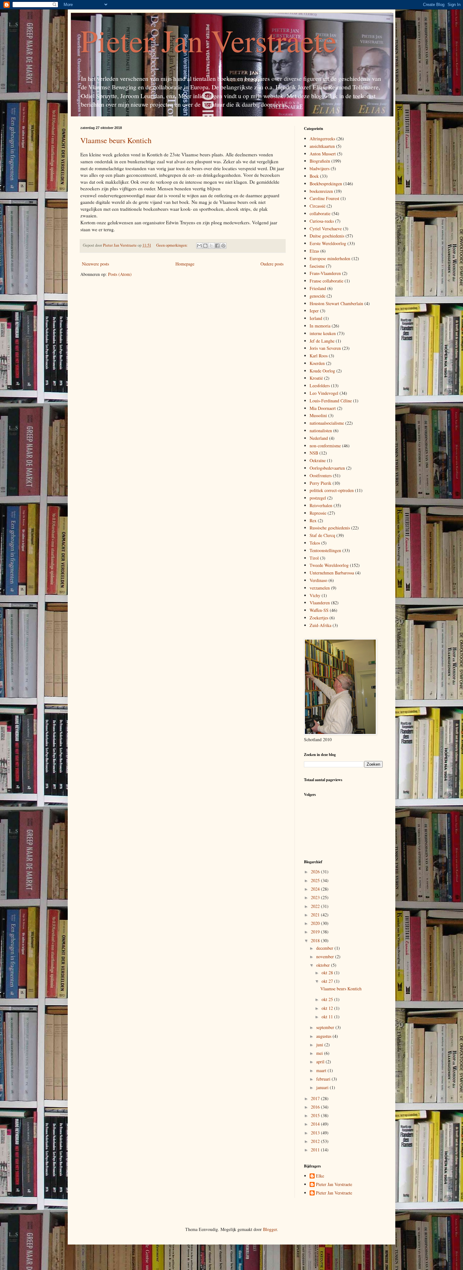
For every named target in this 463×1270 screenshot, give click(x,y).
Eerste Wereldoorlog (328, 243)
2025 (316, 880)
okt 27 (328, 981)
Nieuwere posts (95, 264)
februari (324, 1079)
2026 (316, 872)
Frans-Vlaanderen (325, 273)
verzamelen (320, 588)
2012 (316, 1141)
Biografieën (320, 161)
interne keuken (323, 333)
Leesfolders (320, 386)
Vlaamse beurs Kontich (115, 140)
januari (323, 1087)
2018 (316, 940)
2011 (316, 1150)
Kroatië (316, 378)
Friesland (318, 288)
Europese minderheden (330, 258)
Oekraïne (318, 460)
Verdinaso (318, 580)
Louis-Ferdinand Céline (331, 401)
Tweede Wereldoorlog (329, 565)
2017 (316, 1098)
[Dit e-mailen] (199, 246)
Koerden (317, 363)
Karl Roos (319, 356)
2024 (316, 889)
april (321, 1062)
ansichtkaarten (322, 146)
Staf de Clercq (322, 535)
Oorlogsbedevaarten (327, 468)
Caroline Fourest (324, 198)
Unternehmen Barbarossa (332, 573)
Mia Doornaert (323, 408)
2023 (316, 897)
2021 (316, 915)
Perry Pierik (320, 483)
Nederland (319, 438)
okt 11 (328, 1017)
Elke (320, 1176)
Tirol (314, 558)
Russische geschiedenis (330, 528)
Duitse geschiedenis (327, 236)
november (325, 956)
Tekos (315, 543)
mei (320, 1053)
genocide (317, 296)
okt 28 (328, 973)
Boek (314, 176)
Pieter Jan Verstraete (208, 40)
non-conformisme (325, 446)
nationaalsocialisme (327, 423)
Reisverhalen (321, 505)
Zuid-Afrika (320, 625)
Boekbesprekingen (326, 184)
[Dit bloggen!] (205, 246)
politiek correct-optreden (332, 490)
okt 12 (328, 1008)
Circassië (317, 206)
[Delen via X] (211, 246)
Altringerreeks (322, 139)
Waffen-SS (319, 610)
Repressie (318, 513)
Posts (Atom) (120, 274)
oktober (323, 965)
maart (322, 1070)
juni (320, 1045)
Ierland (316, 318)
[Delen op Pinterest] (223, 246)
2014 (316, 1124)
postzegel (318, 498)
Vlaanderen (320, 603)
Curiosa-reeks (322, 221)
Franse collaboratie (326, 281)
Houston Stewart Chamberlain (336, 303)
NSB (314, 453)
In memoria (320, 326)
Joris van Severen (325, 348)
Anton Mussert (323, 154)
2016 (316, 1107)
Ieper (314, 311)
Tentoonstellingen (325, 550)
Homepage (184, 264)
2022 (316, 906)
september (325, 1027)
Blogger (270, 1229)
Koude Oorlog (322, 371)
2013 (316, 1133)
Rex (313, 520)
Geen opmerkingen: (172, 245)
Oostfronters (321, 475)
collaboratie (320, 213)
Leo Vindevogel (324, 393)
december (325, 948)
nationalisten (321, 431)
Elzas (314, 251)
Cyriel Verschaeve (326, 229)
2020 (316, 923)
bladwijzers (319, 168)
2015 (316, 1115)
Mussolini (318, 415)
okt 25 (328, 999)
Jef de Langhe (322, 341)
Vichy (315, 595)
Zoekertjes (319, 618)
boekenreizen (321, 191)
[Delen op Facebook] (217, 246)
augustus (324, 1036)
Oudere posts (271, 264)
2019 (316, 932)
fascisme (317, 266)
